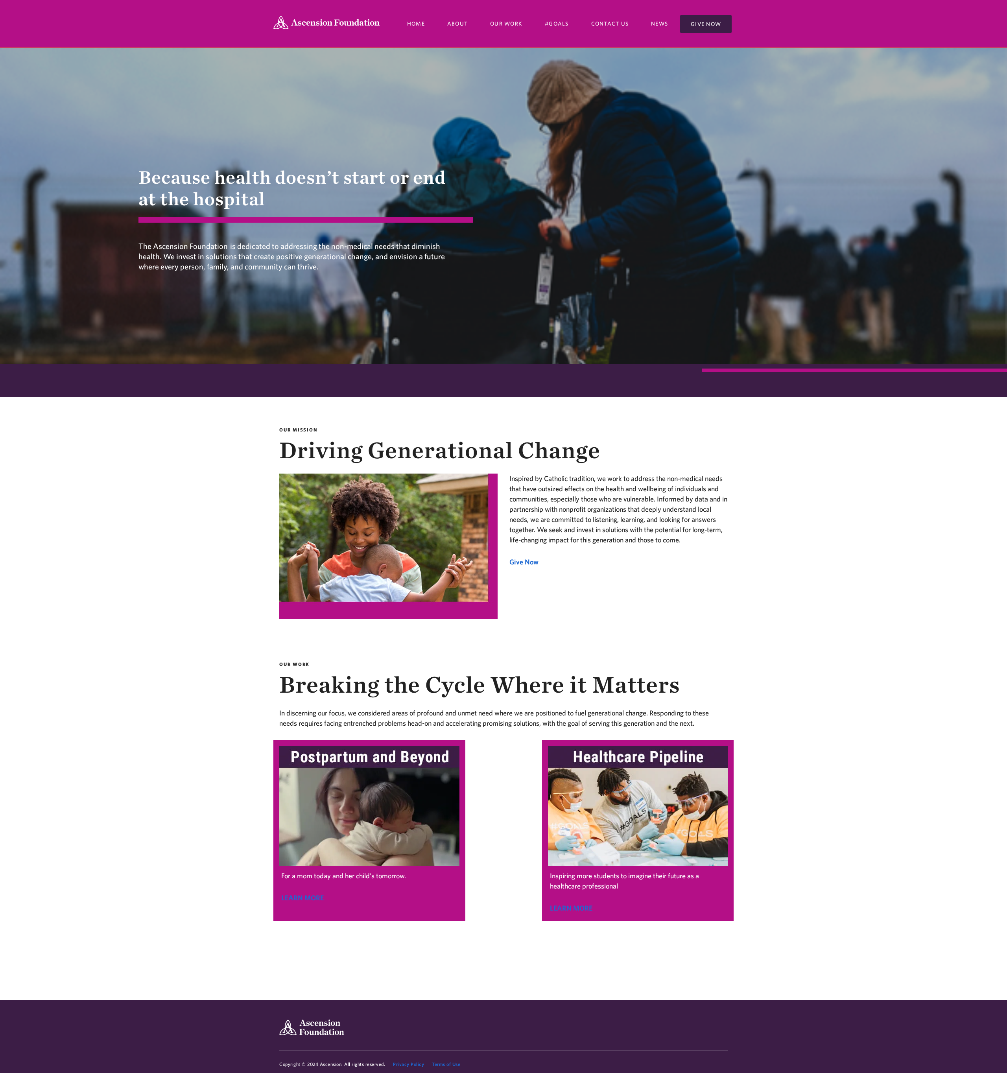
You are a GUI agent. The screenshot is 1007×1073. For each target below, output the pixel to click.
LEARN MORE (302, 897)
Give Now (706, 24)
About (457, 23)
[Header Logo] (326, 24)
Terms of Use (446, 1064)
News (659, 23)
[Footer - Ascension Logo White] (311, 1027)
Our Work (506, 23)
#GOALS (557, 23)
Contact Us (610, 23)
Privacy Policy (408, 1064)
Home (416, 23)
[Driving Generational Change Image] (388, 548)
